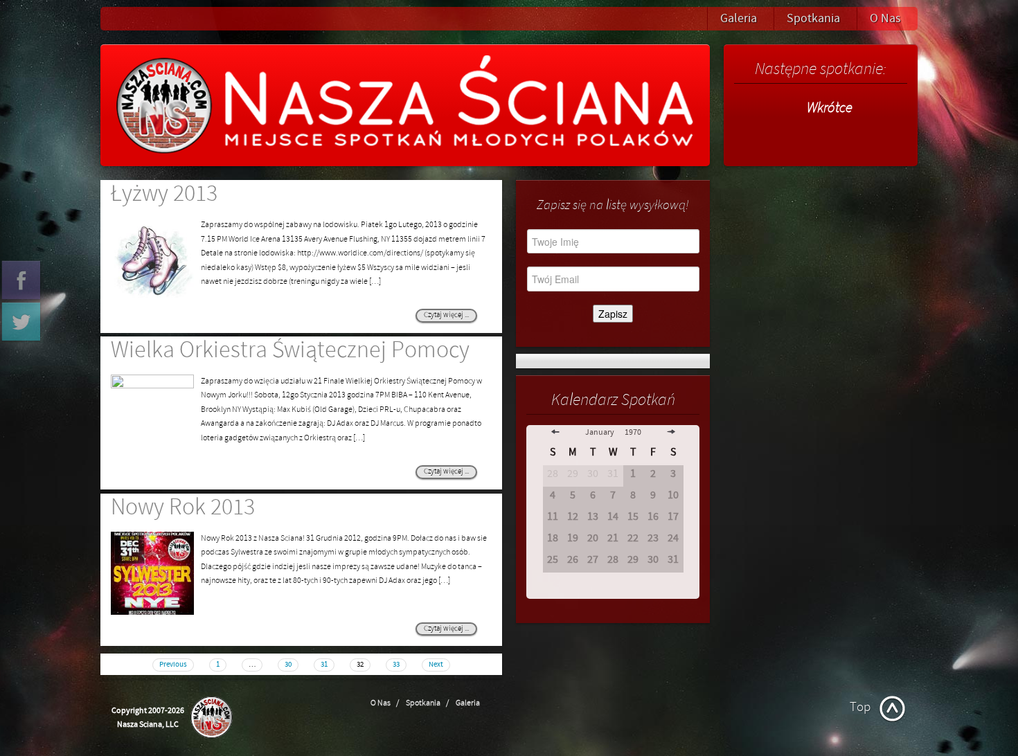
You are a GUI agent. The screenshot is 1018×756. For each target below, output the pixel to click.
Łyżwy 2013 (164, 194)
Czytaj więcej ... (446, 315)
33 (396, 664)
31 (324, 664)
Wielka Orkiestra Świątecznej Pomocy (290, 350)
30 (288, 664)
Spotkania (813, 18)
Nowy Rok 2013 (183, 507)
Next (436, 664)
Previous (173, 664)
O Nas (885, 18)
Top (860, 706)
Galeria (738, 18)
